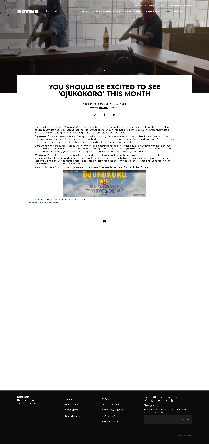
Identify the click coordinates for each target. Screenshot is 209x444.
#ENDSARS (188, 5)
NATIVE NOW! (153, 11)
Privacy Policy (180, 436)
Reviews (138, 5)
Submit (184, 419)
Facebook (64, 11)
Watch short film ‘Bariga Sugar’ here (43, 202)
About (69, 398)
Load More (104, 377)
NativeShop (150, 5)
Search (187, 11)
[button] (104, 70)
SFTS (168, 11)
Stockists (163, 5)
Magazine (71, 404)
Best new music (112, 410)
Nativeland (175, 5)
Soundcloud (165, 400)
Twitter (56, 11)
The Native (103, 108)
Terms (189, 436)
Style (96, 11)
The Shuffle (110, 421)
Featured (108, 415)
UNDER (178, 11)
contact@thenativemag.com (160, 397)
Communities (111, 11)
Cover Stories (133, 11)
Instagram (47, 11)
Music (85, 11)
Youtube (172, 400)
